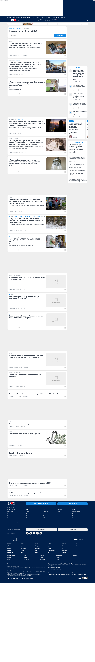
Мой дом (45, 517)
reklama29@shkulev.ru (70, 563)
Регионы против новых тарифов (21, 424)
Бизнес (27, 511)
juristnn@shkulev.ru (36, 574)
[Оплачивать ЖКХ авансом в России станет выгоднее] (56, 378)
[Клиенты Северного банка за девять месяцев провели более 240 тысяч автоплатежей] (56, 359)
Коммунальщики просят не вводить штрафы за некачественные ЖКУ (27, 278)
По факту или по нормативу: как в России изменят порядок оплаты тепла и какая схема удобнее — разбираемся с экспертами (26, 142)
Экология (74, 515)
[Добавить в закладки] (65, 55)
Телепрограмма (31, 17)
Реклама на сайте (11, 509)
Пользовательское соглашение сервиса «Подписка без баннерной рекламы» (62, 572)
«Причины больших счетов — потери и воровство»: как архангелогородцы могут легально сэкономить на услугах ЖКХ (24, 162)
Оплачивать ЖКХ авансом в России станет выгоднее (25, 375)
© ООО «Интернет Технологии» (28, 578)
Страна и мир (75, 513)
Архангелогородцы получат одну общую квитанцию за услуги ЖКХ (24, 297)
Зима (44, 509)
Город (27, 515)
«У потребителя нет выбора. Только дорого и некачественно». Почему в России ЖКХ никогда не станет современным (27, 123)
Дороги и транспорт (30, 517)
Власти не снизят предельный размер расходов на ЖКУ (30, 483)
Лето (44, 515)
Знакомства (19, 17)
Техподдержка (10, 520)
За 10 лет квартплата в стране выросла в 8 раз (26, 493)
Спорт (73, 509)
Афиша (37, 17)
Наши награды (10, 515)
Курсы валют (49, 17)
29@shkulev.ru (21, 573)
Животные (28, 522)
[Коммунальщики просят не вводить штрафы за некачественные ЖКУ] (56, 281)
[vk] (30, 533)
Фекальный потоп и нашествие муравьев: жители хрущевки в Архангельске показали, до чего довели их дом (26, 201)
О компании (10, 513)
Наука (44, 520)
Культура (45, 513)
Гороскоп (42, 17)
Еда (27, 520)
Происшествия (61, 515)
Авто (27, 509)
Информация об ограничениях (54, 567)
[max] (37, 533)
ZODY (54, 17)
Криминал (45, 511)
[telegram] (27, 533)
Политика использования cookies (54, 569)
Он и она (60, 509)
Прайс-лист (10, 511)
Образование (46, 524)
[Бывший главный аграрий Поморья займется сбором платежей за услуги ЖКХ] (56, 319)
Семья (59, 524)
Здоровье (28, 524)
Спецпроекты (75, 520)
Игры (57, 17)
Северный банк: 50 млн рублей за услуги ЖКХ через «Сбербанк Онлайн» (36, 394)
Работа (59, 517)
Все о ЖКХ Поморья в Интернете (21, 453)
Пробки (47, 20)
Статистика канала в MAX (13, 524)
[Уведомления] (83, 20)
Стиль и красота (76, 511)
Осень (59, 511)
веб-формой (29, 575)
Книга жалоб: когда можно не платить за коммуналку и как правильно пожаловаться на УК (26, 240)
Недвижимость (11, 17)
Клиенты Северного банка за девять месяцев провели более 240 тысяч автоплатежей (26, 356)
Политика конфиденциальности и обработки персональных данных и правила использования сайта (67, 574)
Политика (60, 513)
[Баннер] (27, 24)
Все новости (19, 28)
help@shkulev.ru (16, 575)
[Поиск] (80, 20)
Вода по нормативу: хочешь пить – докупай (25, 434)
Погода (24, 17)
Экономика (75, 517)
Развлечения (61, 520)
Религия (59, 522)
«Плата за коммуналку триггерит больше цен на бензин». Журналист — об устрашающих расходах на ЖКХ (27, 84)
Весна (27, 513)
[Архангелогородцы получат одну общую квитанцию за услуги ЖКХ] (56, 300)
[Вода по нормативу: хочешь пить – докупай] (56, 437)
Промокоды (62, 17)
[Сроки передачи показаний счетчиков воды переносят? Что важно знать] (56, 47)
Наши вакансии (11, 517)
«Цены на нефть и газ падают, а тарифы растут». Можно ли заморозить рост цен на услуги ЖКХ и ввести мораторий (25, 64)
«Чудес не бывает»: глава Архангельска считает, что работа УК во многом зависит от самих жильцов (26, 220)
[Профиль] (86, 20)
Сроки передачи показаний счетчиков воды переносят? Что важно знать (25, 44)
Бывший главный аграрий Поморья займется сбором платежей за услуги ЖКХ (26, 317)
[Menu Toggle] (8, 20)
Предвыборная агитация (13, 522)
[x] (40, 533)
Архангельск (12, 28)
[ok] (34, 533)
